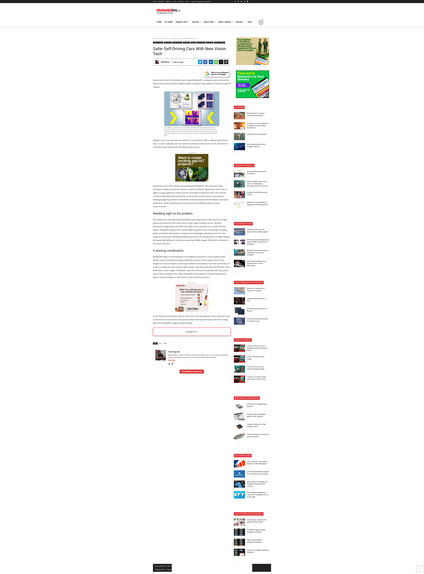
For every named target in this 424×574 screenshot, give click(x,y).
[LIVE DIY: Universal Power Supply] (239, 359)
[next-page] (238, 154)
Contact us (170, 569)
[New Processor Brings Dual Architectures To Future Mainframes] (239, 263)
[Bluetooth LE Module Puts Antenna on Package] (239, 290)
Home (155, 38)
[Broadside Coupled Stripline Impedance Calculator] (239, 532)
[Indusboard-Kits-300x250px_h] (191, 181)
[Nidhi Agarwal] (157, 62)
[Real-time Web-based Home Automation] (239, 173)
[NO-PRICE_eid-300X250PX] (252, 64)
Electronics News (163, 38)
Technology (210, 42)
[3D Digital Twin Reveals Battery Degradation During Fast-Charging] (239, 252)
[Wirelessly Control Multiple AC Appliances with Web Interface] (239, 204)
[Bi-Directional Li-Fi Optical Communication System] (239, 115)
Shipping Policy (160, 569)
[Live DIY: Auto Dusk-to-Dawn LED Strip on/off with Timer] (239, 379)
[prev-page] (235, 154)
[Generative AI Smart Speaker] (239, 136)
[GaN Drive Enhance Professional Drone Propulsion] (239, 436)
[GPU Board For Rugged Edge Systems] (239, 406)
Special (193, 42)
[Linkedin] (241, 1)
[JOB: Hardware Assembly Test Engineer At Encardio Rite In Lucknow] (239, 484)
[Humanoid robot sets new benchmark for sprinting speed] (239, 232)
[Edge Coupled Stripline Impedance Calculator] (239, 542)
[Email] (221, 62)
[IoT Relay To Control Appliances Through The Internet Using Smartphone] (239, 125)
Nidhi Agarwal (165, 62)
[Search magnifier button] (261, 22)
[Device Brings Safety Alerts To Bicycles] (239, 311)
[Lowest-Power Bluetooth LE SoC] (239, 301)
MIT (160, 343)
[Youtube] (247, 1)
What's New (168, 42)
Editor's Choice (201, 42)
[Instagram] (238, 1)
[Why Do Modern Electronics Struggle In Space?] (239, 146)
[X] (244, 1)
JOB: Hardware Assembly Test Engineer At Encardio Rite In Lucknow (257, 484)
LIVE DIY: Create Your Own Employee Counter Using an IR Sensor (257, 348)
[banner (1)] (191, 311)
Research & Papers (219, 42)
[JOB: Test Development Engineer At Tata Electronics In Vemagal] (239, 474)
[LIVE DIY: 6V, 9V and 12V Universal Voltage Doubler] (239, 369)
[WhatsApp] (216, 62)
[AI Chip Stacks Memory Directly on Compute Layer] (239, 321)
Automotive (186, 42)
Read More (171, 360)
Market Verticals (177, 42)
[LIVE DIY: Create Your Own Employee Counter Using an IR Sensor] (239, 348)
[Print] (226, 62)
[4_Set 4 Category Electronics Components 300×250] (252, 97)
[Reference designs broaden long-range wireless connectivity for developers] (239, 242)
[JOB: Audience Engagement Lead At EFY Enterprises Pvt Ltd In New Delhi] (239, 494)
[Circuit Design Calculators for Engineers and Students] (239, 522)
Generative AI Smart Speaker (256, 134)
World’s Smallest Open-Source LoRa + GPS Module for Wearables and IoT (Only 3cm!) (257, 184)
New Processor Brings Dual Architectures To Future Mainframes (256, 263)
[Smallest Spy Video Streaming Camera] (239, 194)
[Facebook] (235, 1)
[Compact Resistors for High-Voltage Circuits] (239, 426)
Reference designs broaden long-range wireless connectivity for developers (258, 242)
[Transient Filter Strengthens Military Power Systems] (239, 416)
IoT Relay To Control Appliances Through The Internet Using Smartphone (257, 126)
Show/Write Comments (192, 371)
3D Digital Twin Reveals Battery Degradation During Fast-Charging (257, 253)
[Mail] (172, 363)
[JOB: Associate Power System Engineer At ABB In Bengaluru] (239, 463)
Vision (165, 343)
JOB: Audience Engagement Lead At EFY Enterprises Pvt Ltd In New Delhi (258, 495)
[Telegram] (200, 62)
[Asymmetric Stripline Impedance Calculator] (239, 552)
